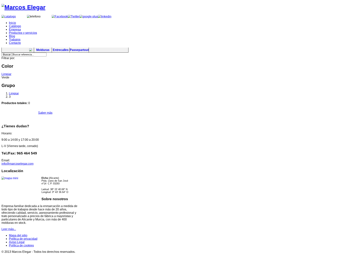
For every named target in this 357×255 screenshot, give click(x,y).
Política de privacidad (23, 238)
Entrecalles (61, 49)
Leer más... (8, 229)
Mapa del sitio (18, 235)
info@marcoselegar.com (17, 163)
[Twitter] (74, 16)
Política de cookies (21, 245)
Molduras (42, 49)
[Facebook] (60, 16)
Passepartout (79, 49)
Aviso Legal (17, 242)
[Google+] (89, 16)
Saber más (45, 112)
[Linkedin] (104, 16)
